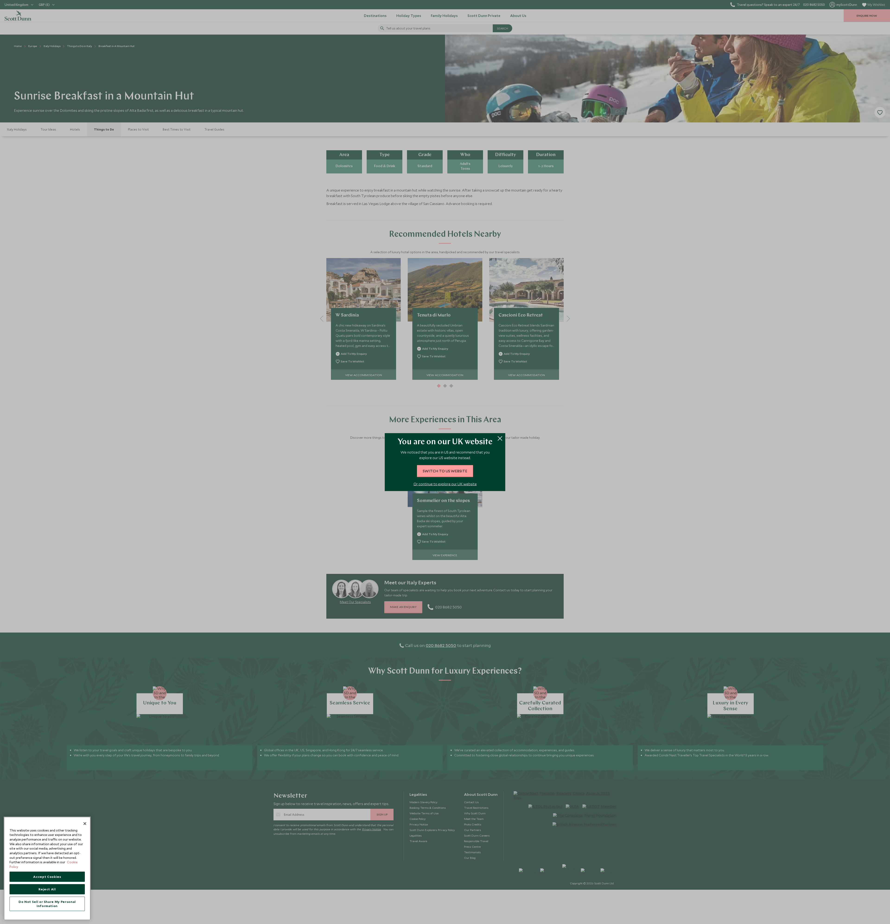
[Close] (85, 823)
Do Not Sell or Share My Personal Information (47, 904)
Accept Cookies (47, 877)
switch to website (445, 471)
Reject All (47, 889)
